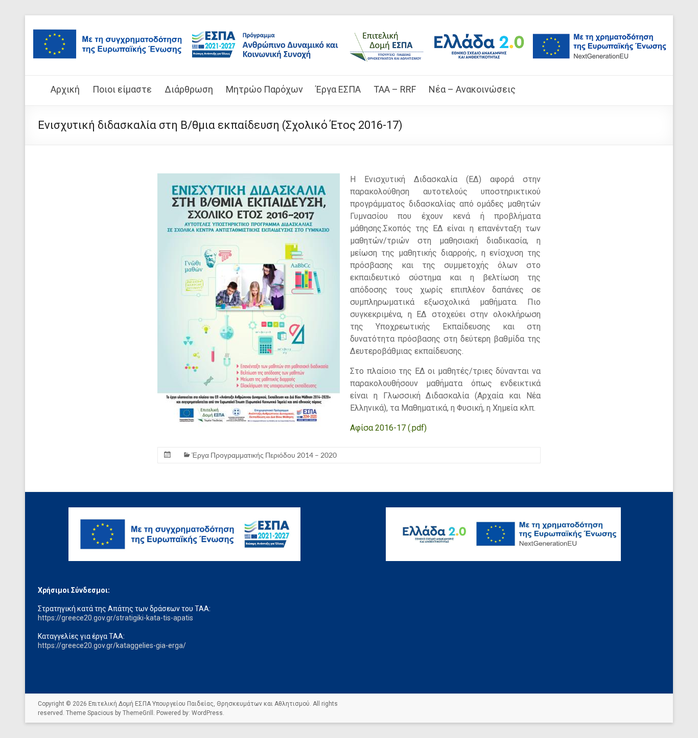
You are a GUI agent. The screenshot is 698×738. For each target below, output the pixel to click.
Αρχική (65, 89)
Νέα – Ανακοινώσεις (472, 89)
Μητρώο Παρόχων (264, 89)
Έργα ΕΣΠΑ (338, 89)
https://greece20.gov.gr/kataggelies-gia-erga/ (112, 645)
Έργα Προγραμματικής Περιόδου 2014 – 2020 (264, 455)
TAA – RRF (395, 89)
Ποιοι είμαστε (122, 89)
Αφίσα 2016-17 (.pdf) (388, 428)
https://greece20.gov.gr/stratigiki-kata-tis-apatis (115, 618)
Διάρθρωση (189, 89)
